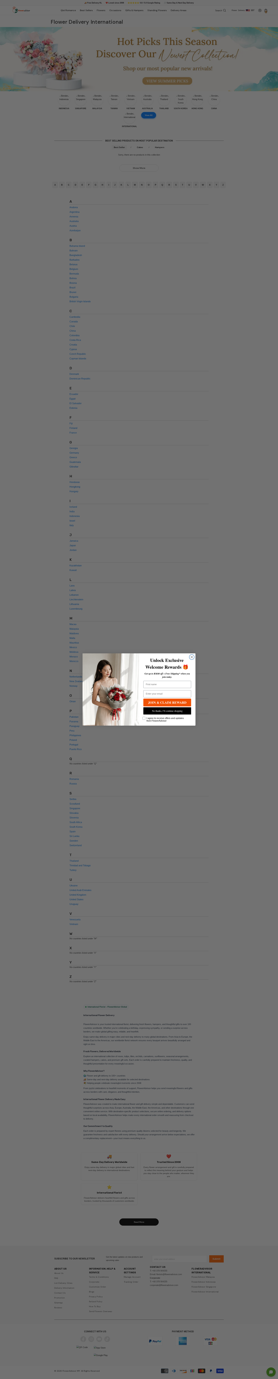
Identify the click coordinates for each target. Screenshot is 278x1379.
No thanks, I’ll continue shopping (167, 710)
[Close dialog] (191, 657)
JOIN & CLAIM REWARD (167, 702)
